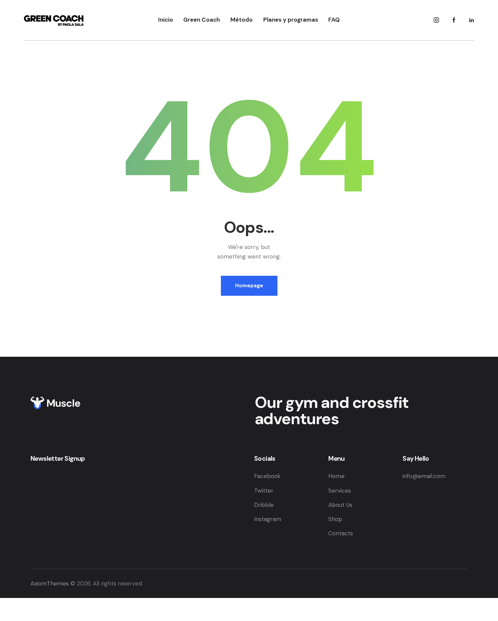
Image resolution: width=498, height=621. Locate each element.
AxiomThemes (49, 583)
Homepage (249, 285)
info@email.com (423, 476)
